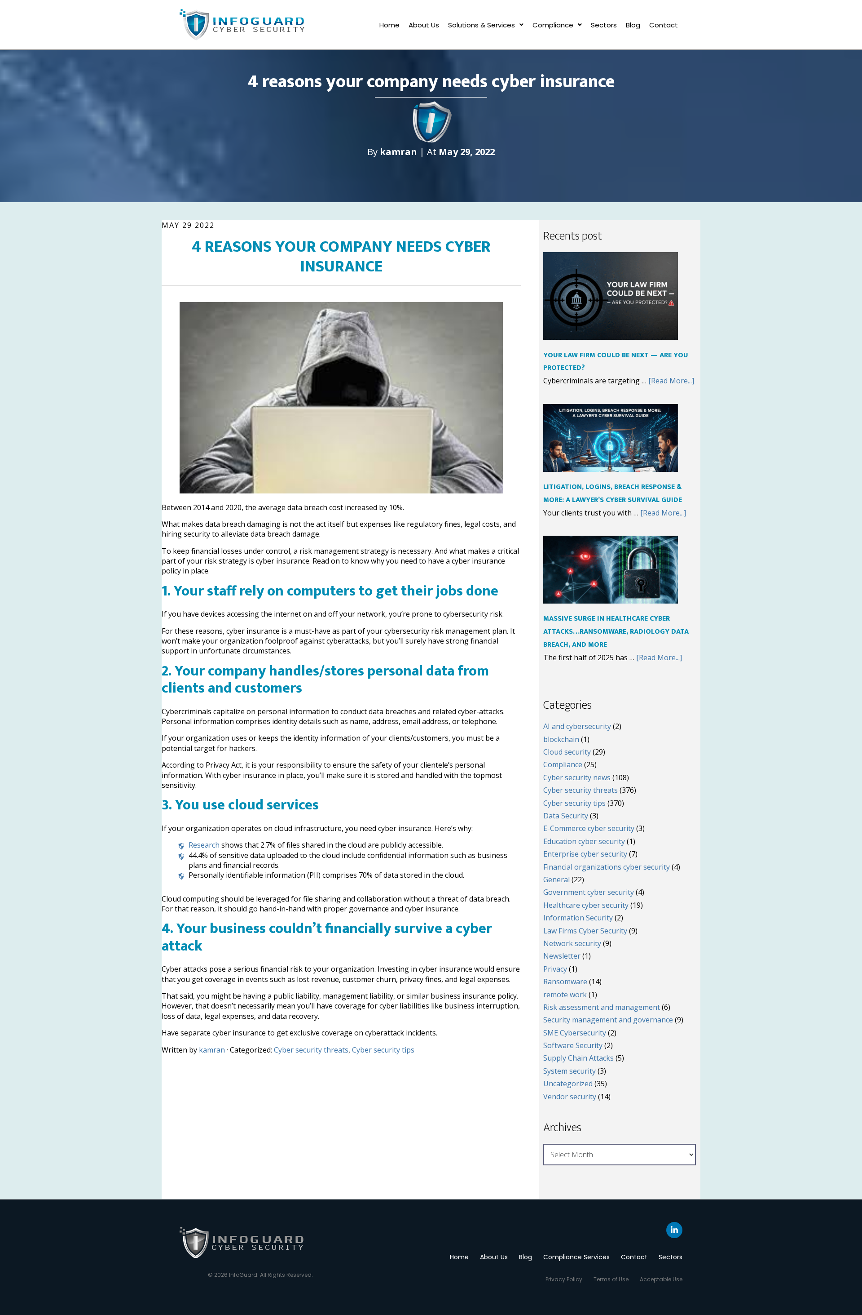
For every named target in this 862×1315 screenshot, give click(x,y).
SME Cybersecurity (574, 1033)
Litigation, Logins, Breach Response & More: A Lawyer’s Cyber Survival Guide (612, 493)
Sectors (604, 25)
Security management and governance (608, 1020)
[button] (486, 25)
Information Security (578, 918)
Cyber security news (577, 777)
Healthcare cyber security (586, 905)
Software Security (573, 1045)
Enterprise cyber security (585, 854)
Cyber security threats (311, 1050)
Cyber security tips (383, 1050)
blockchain (561, 739)
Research (204, 845)
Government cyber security (588, 892)
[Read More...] (671, 381)
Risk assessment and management (601, 1007)
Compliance (552, 25)
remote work (565, 995)
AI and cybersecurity (577, 726)
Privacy (555, 969)
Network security (572, 943)
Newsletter (562, 956)
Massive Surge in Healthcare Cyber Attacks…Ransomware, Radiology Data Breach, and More (616, 632)
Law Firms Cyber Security (585, 931)
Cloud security (567, 752)
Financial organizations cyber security (606, 867)
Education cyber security (584, 841)
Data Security (565, 816)
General (556, 879)
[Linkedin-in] (674, 1230)
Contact (663, 25)
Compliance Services (576, 1257)
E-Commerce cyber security (588, 828)
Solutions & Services (481, 25)
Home (389, 25)
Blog (633, 25)
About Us (424, 25)
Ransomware (565, 981)
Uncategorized (568, 1083)
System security (569, 1071)
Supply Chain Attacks (578, 1058)
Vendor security (569, 1097)
